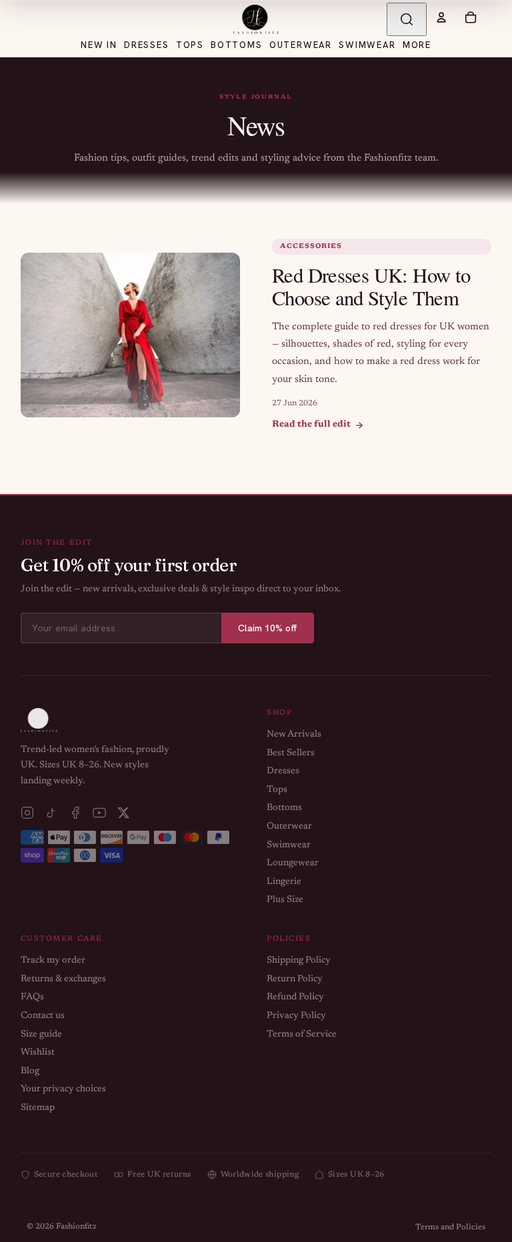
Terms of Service (302, 1034)
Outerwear (289, 826)
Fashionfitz (76, 1227)
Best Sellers (291, 753)
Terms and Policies (450, 1227)
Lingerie (284, 882)
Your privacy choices (63, 1089)
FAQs (32, 997)
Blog (30, 1071)
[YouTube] (99, 812)
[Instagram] (27, 812)
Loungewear (293, 863)
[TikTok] (51, 812)
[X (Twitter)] (123, 812)
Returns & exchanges (63, 979)
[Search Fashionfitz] (407, 19)
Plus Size (285, 900)
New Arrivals (294, 734)
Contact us (43, 1016)
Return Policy (295, 979)
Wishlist (38, 1052)
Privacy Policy (296, 1016)
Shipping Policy (299, 960)
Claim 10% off (267, 628)
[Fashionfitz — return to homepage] (256, 19)
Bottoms (284, 808)
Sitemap (38, 1108)
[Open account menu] (441, 17)
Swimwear (289, 845)
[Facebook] (75, 812)
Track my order (53, 960)
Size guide (41, 1034)
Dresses (283, 771)
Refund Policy (295, 997)
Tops (277, 790)
